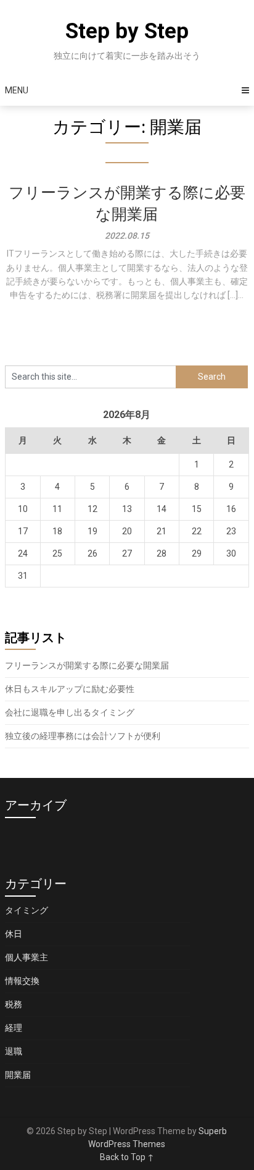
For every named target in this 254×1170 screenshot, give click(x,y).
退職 (13, 1051)
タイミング (26, 910)
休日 (13, 934)
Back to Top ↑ (127, 1157)
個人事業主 (26, 957)
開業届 (18, 1075)
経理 (13, 1028)
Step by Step (127, 31)
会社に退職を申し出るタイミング (69, 712)
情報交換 (22, 981)
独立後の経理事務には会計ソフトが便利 (82, 736)
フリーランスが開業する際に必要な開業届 (87, 665)
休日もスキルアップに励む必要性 (69, 689)
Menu (16, 90)
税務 (13, 1004)
